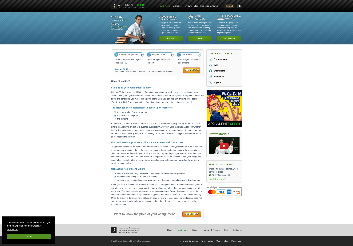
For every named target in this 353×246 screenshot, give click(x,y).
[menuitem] (164, 6)
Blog (196, 6)
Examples (177, 6)
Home (170, 230)
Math (215, 65)
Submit (229, 6)
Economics (218, 76)
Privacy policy (207, 241)
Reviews (188, 6)
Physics (217, 82)
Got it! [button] (29, 237)
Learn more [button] (12, 229)
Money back (236, 241)
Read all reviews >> (218, 179)
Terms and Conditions (188, 241)
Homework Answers (209, 6)
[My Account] (239, 6)
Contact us (237, 230)
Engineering (219, 71)
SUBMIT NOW (192, 70)
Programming (220, 59)
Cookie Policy (222, 241)
